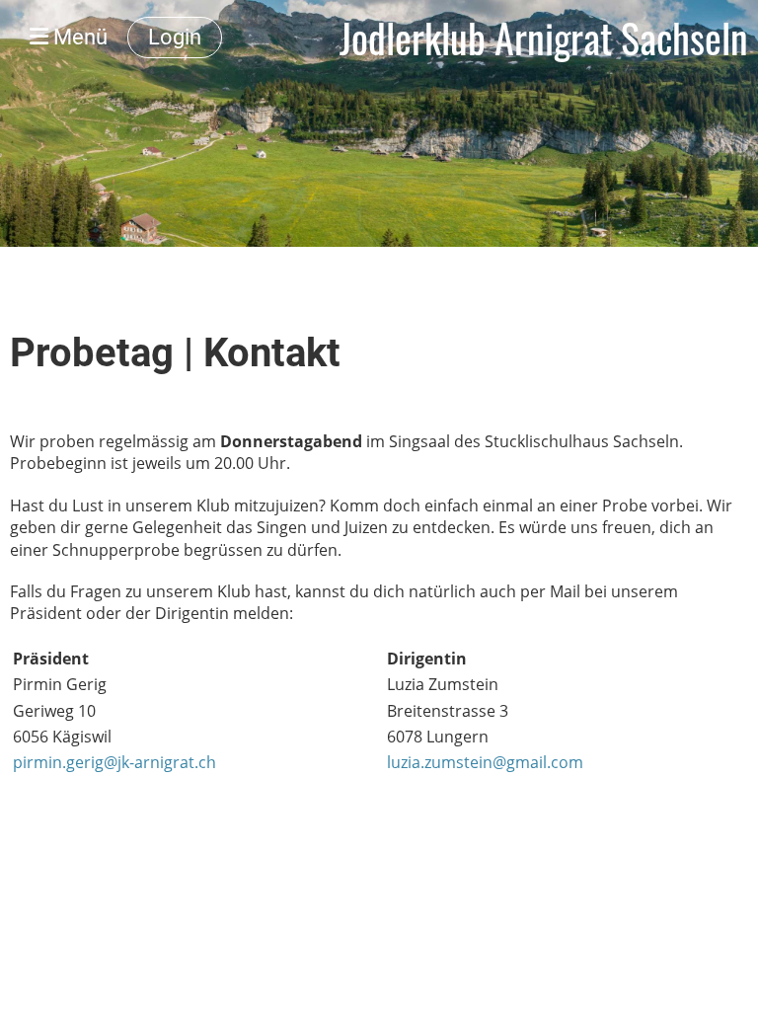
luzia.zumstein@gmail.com (485, 762)
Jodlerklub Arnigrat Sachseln (544, 37)
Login (174, 37)
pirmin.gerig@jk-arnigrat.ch (114, 762)
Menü (78, 37)
